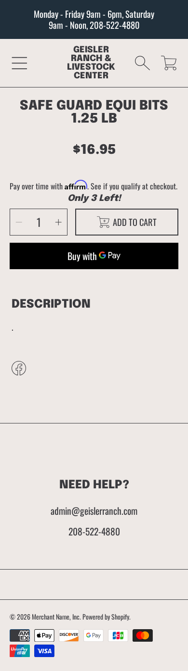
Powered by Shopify (105, 616)
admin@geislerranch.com (94, 511)
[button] (19, 62)
